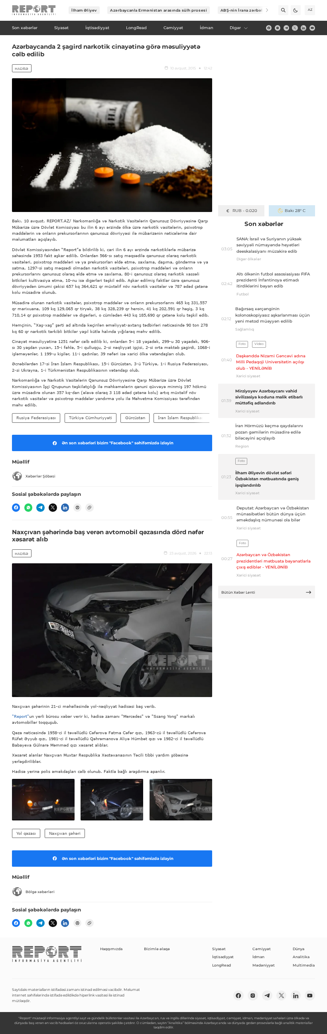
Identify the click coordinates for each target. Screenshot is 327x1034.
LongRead (221, 965)
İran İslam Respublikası (181, 417)
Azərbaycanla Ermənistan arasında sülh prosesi (158, 10)
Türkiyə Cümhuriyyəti (90, 417)
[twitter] (294, 28)
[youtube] (312, 28)
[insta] (277, 28)
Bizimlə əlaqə (157, 949)
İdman (258, 957)
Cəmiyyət (261, 949)
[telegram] (286, 28)
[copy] (89, 507)
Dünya (298, 949)
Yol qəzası (26, 833)
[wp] (28, 507)
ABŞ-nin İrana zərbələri (245, 10)
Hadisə (21, 69)
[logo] (34, 10)
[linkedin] (303, 28)
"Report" (20, 716)
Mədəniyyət (263, 965)
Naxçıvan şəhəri (65, 833)
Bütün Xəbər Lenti (238, 592)
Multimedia (304, 965)
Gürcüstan (135, 417)
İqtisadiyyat (223, 957)
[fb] (269, 28)
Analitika (301, 957)
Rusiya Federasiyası (36, 417)
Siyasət (219, 949)
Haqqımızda (111, 949)
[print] (77, 507)
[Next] (263, 10)
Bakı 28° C (295, 210)
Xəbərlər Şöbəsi (40, 476)
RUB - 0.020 (244, 210)
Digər (235, 27)
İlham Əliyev (84, 10)
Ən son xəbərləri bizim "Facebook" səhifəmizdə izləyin (117, 443)
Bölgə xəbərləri (40, 891)
